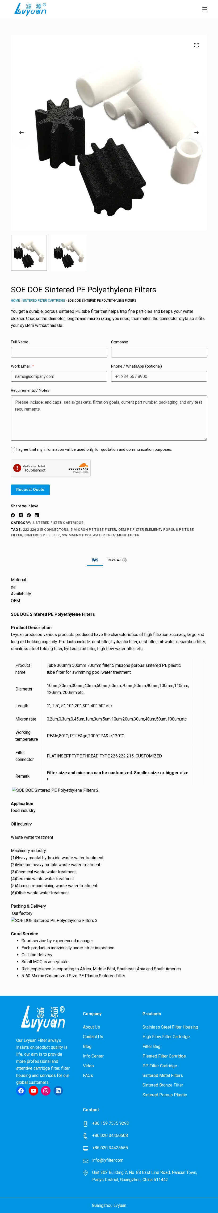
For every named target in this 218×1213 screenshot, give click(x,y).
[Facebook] (13, 515)
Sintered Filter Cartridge (43, 300)
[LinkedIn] (37, 515)
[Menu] (204, 9)
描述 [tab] (95, 560)
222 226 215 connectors (45, 530)
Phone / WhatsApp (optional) (136, 366)
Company (119, 342)
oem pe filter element (139, 530)
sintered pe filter (42, 535)
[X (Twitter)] (21, 515)
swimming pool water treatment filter (100, 535)
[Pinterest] (29, 515)
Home (15, 300)
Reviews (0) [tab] (117, 560)
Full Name (19, 342)
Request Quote (30, 489)
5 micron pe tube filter (93, 530)
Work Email (20, 366)
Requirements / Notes (30, 390)
